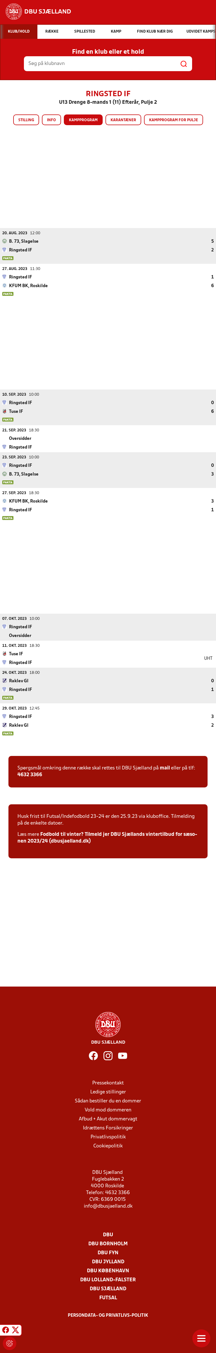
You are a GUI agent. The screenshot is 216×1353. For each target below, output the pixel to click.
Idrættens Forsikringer (108, 1128)
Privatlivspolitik (108, 1137)
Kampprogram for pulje (173, 120)
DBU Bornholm (108, 1244)
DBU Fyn (108, 1253)
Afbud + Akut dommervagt (108, 1119)
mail (165, 768)
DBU (108, 1235)
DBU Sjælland (108, 1289)
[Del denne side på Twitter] (15, 1331)
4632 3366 (29, 775)
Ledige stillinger (108, 1092)
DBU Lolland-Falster (108, 1280)
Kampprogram (83, 120)
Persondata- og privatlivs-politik (108, 1316)
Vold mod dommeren (108, 1110)
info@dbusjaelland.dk (108, 1206)
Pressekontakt (108, 1083)
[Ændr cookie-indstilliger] (9, 1343)
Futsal (108, 1298)
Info (51, 120)
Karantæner (123, 120)
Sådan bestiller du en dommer (108, 1101)
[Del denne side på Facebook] (5, 1331)
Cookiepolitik (108, 1146)
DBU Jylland (108, 1262)
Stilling (26, 120)
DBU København (108, 1271)
